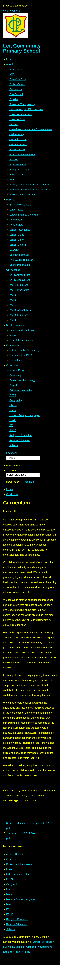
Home (9, 489)
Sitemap (7, 951)
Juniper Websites (42, 941)
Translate (28, 481)
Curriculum (12, 494)
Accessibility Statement (39, 946)
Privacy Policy (22, 951)
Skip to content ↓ (12, 10)
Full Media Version (13, 946)
